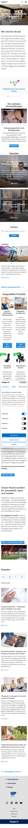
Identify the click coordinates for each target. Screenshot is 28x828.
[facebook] (16, 803)
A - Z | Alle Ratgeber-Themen (10, 771)
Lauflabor (5, 244)
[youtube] (21, 803)
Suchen (14, 236)
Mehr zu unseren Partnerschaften (12, 542)
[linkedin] (11, 803)
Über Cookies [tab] (22, 386)
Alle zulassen (14, 435)
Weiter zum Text (14, 21)
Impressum (14, 814)
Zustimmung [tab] (5, 386)
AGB (14, 809)
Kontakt (14, 816)
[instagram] (7, 803)
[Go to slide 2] (9, 96)
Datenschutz (14, 811)
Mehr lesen (14, 183)
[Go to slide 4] (13, 96)
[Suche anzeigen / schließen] (22, 2)
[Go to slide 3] (11, 96)
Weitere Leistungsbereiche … (11, 287)
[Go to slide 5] (14, 96)
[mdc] (13, 794)
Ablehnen (14, 444)
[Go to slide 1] (11, 263)
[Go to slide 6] (16, 96)
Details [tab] (14, 386)
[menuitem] (22, 2)
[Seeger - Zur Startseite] (4, 2)
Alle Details (14, 146)
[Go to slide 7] (18, 96)
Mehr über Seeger (7, 475)
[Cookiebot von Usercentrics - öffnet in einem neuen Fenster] (19, 382)
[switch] (24, 418)
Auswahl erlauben (14, 440)
